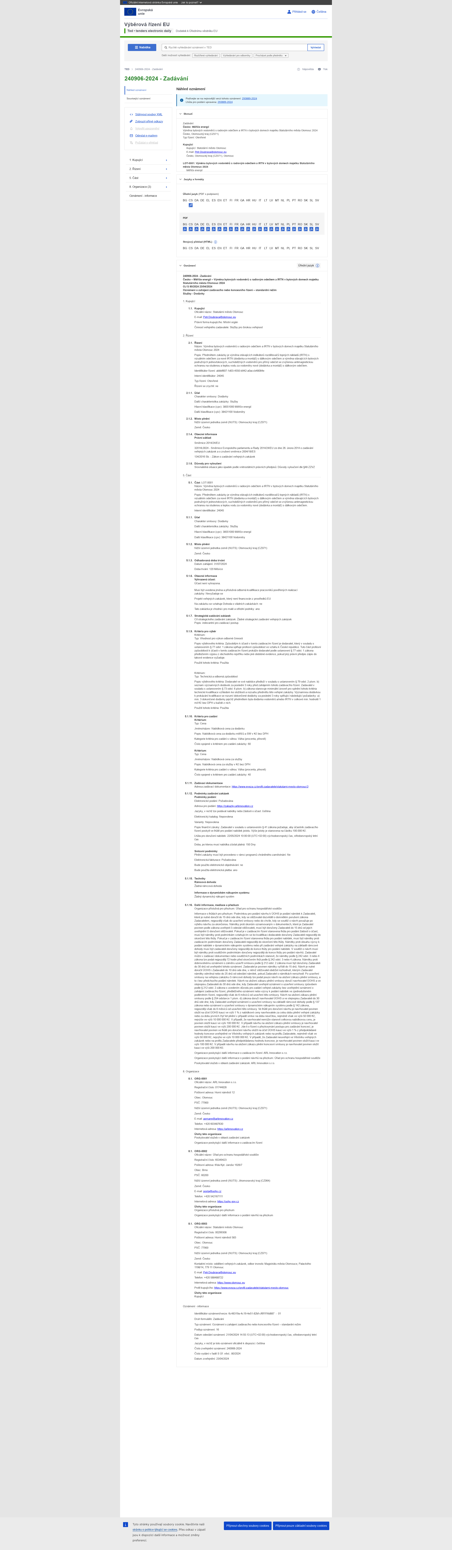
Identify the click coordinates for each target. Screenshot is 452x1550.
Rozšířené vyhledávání (206, 55)
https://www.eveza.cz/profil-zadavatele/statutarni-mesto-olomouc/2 (270, 786)
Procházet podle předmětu (269, 55)
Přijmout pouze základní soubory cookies (301, 1525)
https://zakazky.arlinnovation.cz (235, 805)
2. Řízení (135, 168)
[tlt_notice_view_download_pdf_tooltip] (185, 229)
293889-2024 (249, 98)
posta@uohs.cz (212, 1191)
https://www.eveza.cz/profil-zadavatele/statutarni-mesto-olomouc (251, 1287)
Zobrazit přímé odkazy (149, 121)
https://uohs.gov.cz (228, 1201)
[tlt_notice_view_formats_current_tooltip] (317, 265)
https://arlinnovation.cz (230, 1128)
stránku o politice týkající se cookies (155, 1529)
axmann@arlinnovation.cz (218, 1118)
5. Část (133, 177)
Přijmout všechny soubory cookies (247, 1525)
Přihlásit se (299, 11)
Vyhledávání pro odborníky (236, 55)
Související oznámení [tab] (138, 98)
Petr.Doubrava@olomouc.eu (211, 152)
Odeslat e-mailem (146, 135)
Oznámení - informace (143, 195)
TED (126, 69)
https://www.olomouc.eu (231, 1282)
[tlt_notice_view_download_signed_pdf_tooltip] (191, 205)
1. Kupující (136, 159)
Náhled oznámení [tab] (136, 90)
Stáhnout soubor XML (148, 114)
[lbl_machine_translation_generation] (215, 242)
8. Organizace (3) (140, 186)
